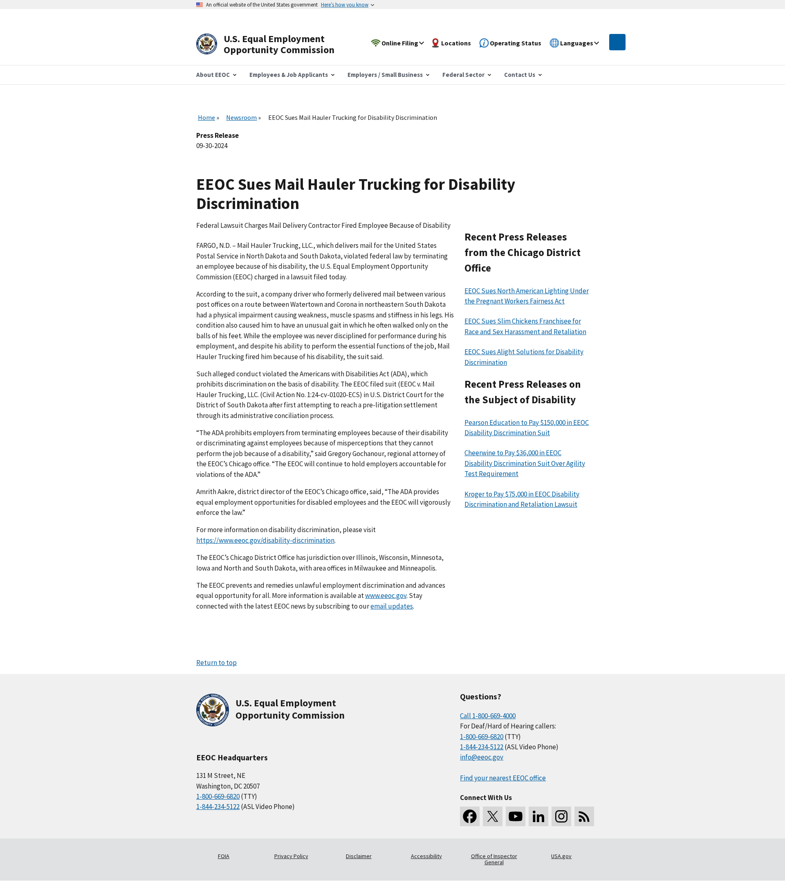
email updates (391, 606)
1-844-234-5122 (218, 806)
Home (206, 117)
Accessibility (426, 856)
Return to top (216, 662)
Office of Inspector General (494, 859)
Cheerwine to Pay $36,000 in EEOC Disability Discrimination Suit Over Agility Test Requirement (524, 463)
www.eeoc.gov (385, 595)
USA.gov (561, 856)
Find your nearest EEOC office (503, 777)
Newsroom (241, 117)
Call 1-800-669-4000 (488, 715)
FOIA (223, 856)
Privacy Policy (291, 856)
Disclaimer (359, 856)
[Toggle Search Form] (617, 42)
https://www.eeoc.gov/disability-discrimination (265, 540)
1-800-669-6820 (218, 796)
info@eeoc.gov (481, 757)
